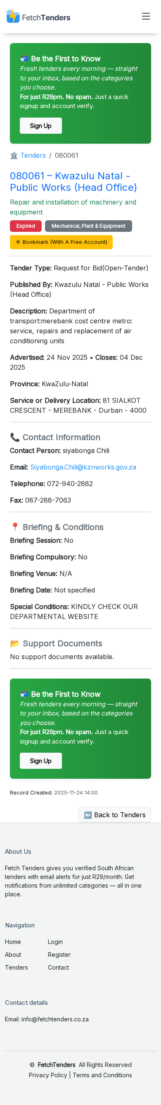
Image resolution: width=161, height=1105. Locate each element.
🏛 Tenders (28, 155)
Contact (58, 967)
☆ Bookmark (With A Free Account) (61, 241)
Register (59, 954)
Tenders (16, 967)
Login (55, 941)
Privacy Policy (48, 1075)
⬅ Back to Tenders (115, 815)
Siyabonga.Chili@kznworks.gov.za (83, 467)
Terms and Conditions (102, 1075)
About (13, 954)
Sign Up (41, 125)
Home (13, 941)
